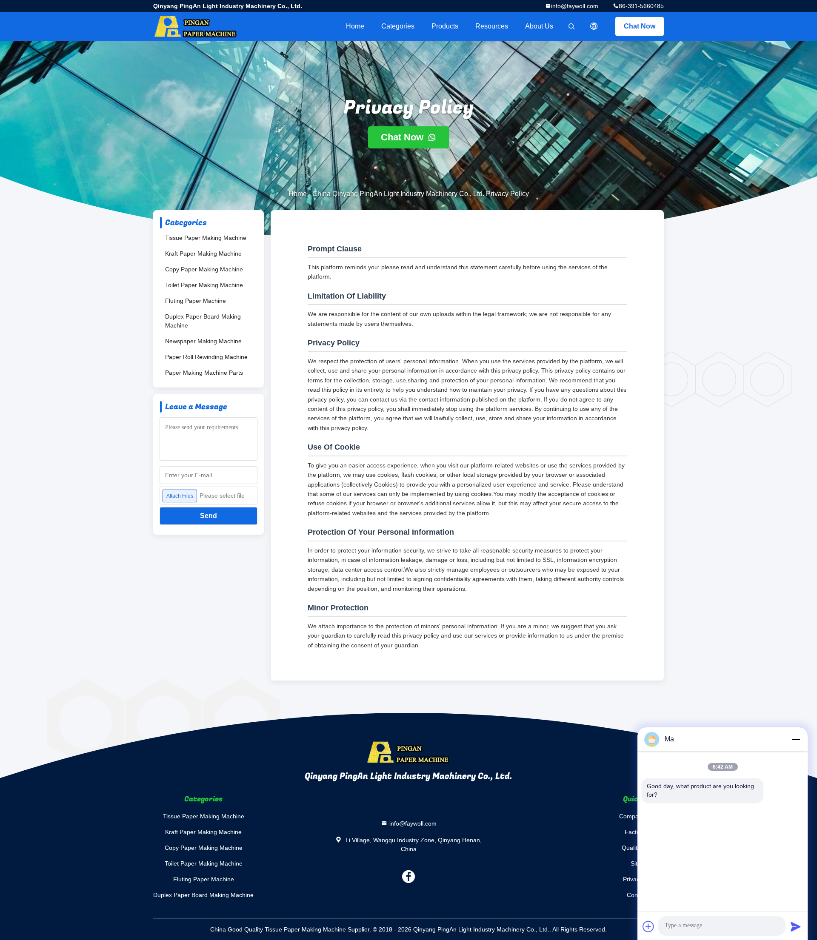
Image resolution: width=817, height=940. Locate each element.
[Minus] (796, 739)
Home (355, 26)
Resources (491, 26)
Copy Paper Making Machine (204, 269)
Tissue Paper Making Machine (205, 237)
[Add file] (648, 926)
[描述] (594, 26)
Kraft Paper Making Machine (203, 253)
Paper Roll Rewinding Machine (206, 356)
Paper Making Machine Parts (204, 372)
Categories (397, 26)
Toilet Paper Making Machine (204, 285)
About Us (539, 26)
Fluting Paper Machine (195, 300)
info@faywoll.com (574, 6)
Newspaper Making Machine (203, 341)
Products (444, 26)
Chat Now (639, 26)
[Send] (796, 926)
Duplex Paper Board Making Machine (203, 321)
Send (208, 515)
